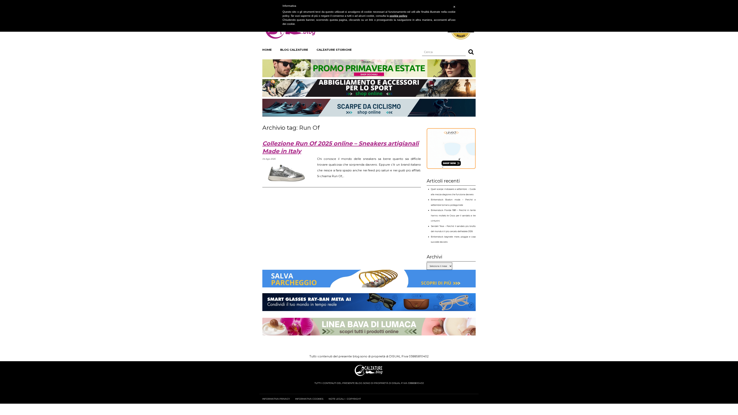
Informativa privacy (276, 398)
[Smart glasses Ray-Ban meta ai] (369, 308)
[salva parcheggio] (369, 284)
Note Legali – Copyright (345, 398)
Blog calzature (294, 49)
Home (267, 49)
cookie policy (398, 15)
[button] (471, 51)
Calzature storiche (334, 49)
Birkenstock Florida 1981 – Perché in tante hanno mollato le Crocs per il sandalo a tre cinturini (453, 215)
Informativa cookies (309, 398)
